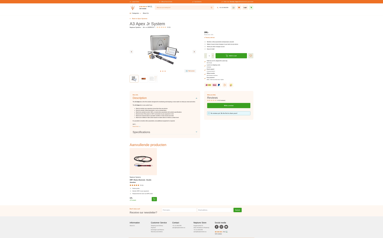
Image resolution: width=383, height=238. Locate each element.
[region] (163, 57)
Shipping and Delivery (157, 225)
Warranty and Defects (157, 231)
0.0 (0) (168, 27)
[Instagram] (222, 227)
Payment (153, 227)
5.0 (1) (141, 185)
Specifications (141, 132)
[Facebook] (217, 227)
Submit (237, 210)
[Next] (194, 52)
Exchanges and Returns (157, 229)
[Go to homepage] (133, 8)
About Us (132, 225)
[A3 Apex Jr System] (163, 50)
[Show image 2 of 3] (162, 71)
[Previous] (131, 52)
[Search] (211, 7)
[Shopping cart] (251, 7)
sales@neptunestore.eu (178, 227)
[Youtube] (226, 227)
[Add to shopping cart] (154, 199)
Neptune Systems (135, 27)
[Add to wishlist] (250, 55)
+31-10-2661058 (223, 7)
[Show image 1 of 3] (160, 71)
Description (140, 97)
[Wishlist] (239, 7)
